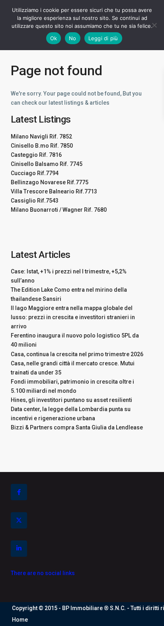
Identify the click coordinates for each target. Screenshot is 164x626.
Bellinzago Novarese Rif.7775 (49, 182)
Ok (53, 38)
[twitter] (19, 520)
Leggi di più (103, 38)
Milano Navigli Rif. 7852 (41, 136)
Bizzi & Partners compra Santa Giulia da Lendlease (77, 427)
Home (20, 619)
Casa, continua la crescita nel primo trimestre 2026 (77, 354)
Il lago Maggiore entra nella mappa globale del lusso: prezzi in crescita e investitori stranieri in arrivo (73, 317)
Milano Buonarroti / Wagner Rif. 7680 (59, 210)
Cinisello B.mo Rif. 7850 (42, 145)
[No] (154, 25)
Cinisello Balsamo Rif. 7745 (46, 164)
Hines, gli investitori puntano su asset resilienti (71, 400)
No (72, 38)
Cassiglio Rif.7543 (35, 200)
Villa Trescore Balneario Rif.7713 (54, 191)
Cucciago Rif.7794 (35, 173)
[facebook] (19, 492)
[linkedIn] (19, 548)
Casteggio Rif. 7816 (36, 155)
